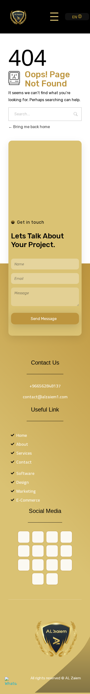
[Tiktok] (52, 565)
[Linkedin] (38, 565)
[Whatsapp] (52, 537)
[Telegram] (66, 565)
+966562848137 (45, 386)
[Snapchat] (66, 551)
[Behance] (24, 537)
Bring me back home (31, 126)
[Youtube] (52, 551)
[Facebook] (38, 537)
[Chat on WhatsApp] (11, 683)
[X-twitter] (38, 551)
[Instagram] (24, 565)
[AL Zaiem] (22, 17)
